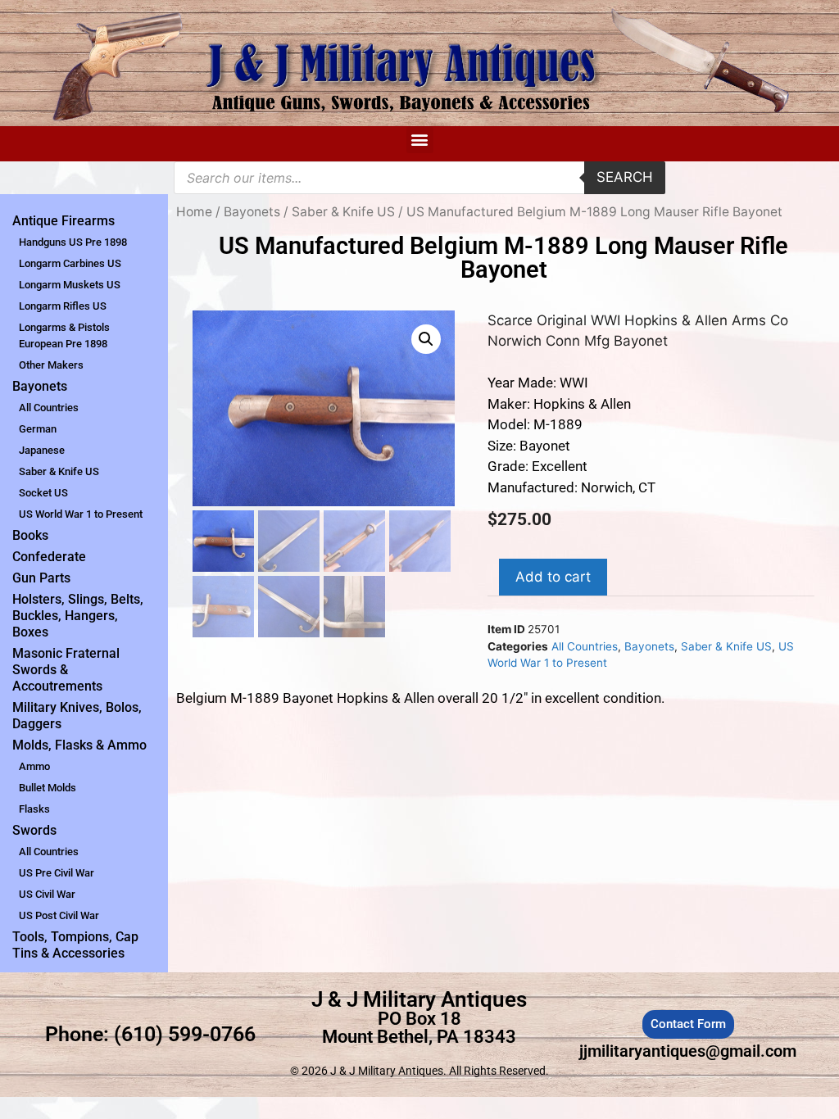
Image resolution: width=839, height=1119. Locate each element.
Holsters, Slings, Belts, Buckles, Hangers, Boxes (77, 615)
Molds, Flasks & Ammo (79, 745)
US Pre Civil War (56, 873)
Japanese (42, 450)
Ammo (34, 766)
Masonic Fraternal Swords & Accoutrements (66, 670)
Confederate (49, 556)
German (38, 429)
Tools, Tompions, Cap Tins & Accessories (75, 945)
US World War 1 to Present (81, 514)
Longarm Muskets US (69, 285)
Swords (34, 830)
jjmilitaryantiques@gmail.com (687, 1051)
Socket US (43, 493)
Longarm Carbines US (70, 263)
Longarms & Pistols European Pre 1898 (64, 335)
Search (624, 177)
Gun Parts (41, 578)
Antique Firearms (63, 221)
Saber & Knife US (59, 471)
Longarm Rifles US (63, 306)
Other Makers (51, 365)
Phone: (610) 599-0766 (150, 1034)
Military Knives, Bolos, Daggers (77, 716)
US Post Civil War (59, 915)
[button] (419, 139)
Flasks (34, 809)
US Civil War (47, 894)
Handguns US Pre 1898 (73, 242)
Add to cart (553, 577)
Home (194, 212)
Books (30, 535)
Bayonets (39, 386)
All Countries (49, 407)
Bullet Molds (47, 787)
